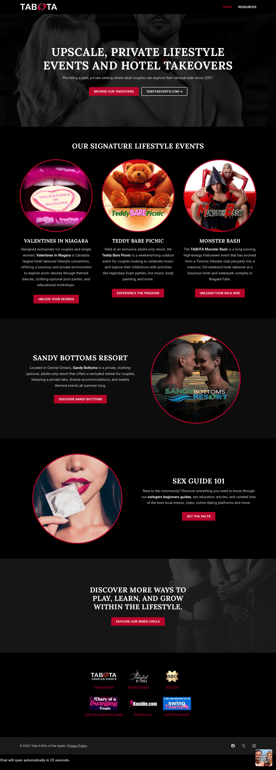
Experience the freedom (138, 293)
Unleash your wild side (220, 293)
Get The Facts (198, 516)
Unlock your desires (56, 299)
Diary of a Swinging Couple (104, 714)
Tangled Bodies (138, 687)
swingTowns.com (176, 714)
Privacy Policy (77, 746)
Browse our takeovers (114, 91)
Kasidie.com (143, 714)
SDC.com (172, 687)
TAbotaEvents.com (164, 91)
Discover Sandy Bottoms (80, 399)
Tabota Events (104, 687)
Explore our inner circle (138, 621)
